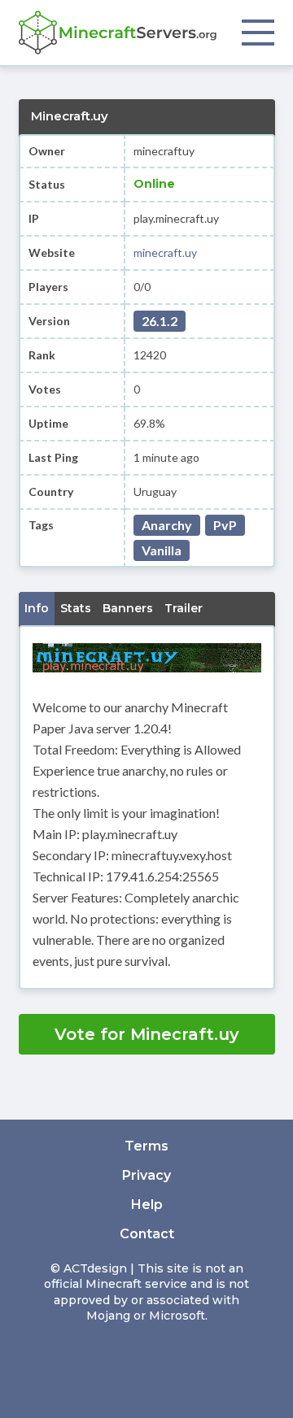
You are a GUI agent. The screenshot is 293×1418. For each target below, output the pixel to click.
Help (147, 1204)
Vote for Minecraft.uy (147, 1034)
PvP (225, 525)
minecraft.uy (165, 252)
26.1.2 (159, 320)
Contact (147, 1234)
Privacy (146, 1175)
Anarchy (167, 525)
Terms (146, 1146)
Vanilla (161, 550)
